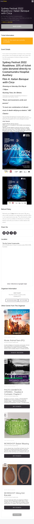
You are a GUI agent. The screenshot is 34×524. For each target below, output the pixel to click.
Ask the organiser (12, 300)
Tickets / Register (17, 352)
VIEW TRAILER (6, 121)
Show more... (17, 514)
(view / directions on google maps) (17, 284)
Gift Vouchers (23, 300)
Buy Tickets (17, 406)
